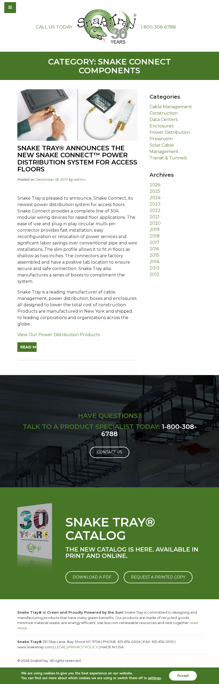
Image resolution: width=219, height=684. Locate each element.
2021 (154, 216)
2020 (155, 223)
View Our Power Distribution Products (58, 334)
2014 (154, 261)
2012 (154, 274)
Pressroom (161, 138)
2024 (155, 197)
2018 (155, 236)
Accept (183, 675)
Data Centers (164, 119)
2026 (155, 184)
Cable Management (171, 106)
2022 (155, 210)
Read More (28, 347)
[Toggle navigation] (24, 7)
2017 (154, 242)
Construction (164, 113)
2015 (154, 255)
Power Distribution (170, 132)
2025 (155, 191)
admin (80, 179)
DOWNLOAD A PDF (92, 577)
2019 (154, 229)
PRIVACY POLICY (83, 647)
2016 (154, 248)
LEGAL (60, 647)
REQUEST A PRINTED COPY (158, 577)
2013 (154, 268)
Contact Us (109, 452)
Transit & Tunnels (168, 157)
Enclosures (161, 125)
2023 (155, 204)
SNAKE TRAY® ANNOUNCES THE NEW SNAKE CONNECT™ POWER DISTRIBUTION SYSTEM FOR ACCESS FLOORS (77, 158)
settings (154, 678)
